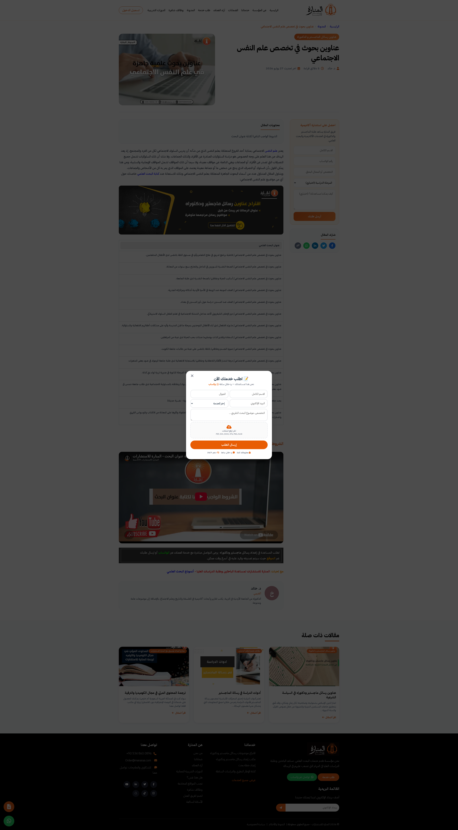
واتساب (212, 384)
